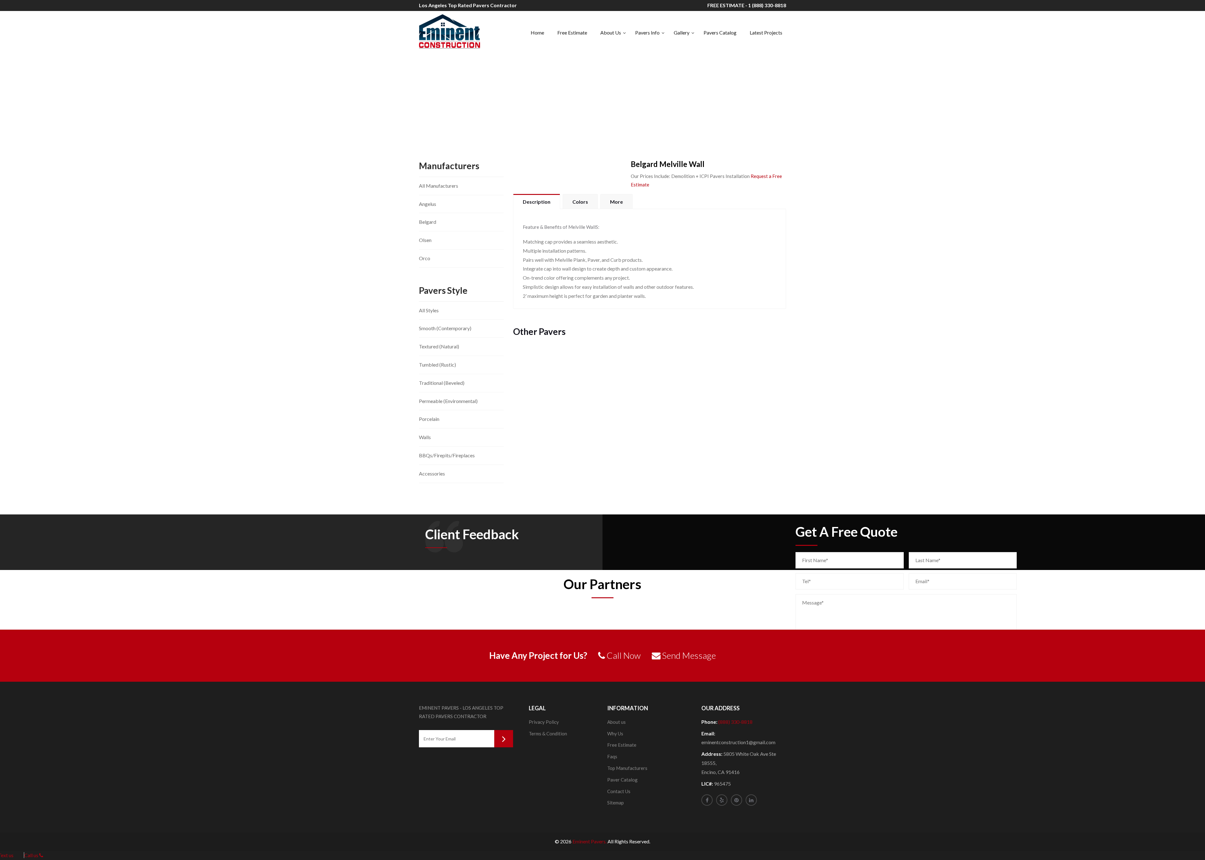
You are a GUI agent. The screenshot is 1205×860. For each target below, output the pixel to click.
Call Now (623, 655)
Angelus (427, 204)
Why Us (615, 733)
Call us (31, 855)
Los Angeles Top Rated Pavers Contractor (468, 5)
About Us (610, 32)
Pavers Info (647, 32)
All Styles (429, 310)
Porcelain (429, 419)
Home (537, 32)
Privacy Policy (544, 722)
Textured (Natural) (439, 346)
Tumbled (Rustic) (437, 365)
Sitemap (615, 802)
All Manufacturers (438, 186)
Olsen (425, 240)
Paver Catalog (622, 779)
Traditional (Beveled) (441, 383)
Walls (425, 437)
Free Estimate (572, 32)
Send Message (688, 655)
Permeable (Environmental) (448, 401)
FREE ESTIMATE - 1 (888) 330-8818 (746, 5)
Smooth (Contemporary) (445, 328)
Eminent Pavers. (589, 841)
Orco (424, 258)
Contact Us (618, 791)
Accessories (432, 473)
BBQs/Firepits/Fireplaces (447, 455)
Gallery (681, 32)
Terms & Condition (548, 733)
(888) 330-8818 (735, 722)
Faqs (612, 756)
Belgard (427, 222)
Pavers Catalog (720, 32)
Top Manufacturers (627, 768)
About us (616, 722)
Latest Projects (766, 32)
